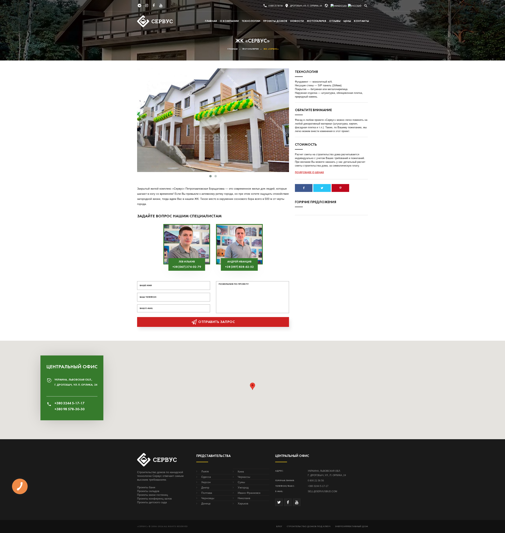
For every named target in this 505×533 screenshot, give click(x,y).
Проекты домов (275, 21)
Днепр (205, 487)
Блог (279, 526)
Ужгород (243, 487)
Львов (205, 471)
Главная (211, 21)
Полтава (206, 492)
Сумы (241, 482)
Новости (297, 21)
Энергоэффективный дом (351, 526)
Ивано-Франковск (249, 492)
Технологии (251, 21)
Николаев (244, 498)
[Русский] (354, 6)
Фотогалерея (316, 21)
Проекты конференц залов (154, 498)
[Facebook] (153, 5)
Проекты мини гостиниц (152, 494)
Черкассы (244, 476)
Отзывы (334, 21)
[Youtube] (160, 5)
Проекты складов (148, 491)
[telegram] (139, 5)
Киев (241, 471)
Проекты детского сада (152, 502)
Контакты (361, 21)
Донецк (205, 503)
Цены (347, 21)
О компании (229, 21)
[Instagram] (146, 5)
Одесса (206, 476)
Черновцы (207, 498)
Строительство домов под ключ (308, 526)
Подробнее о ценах (309, 172)
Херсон (206, 482)
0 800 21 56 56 (275, 5)
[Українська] (339, 6)
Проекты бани (146, 487)
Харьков (243, 503)
